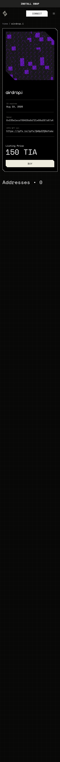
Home (5, 23)
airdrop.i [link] (17, 23)
